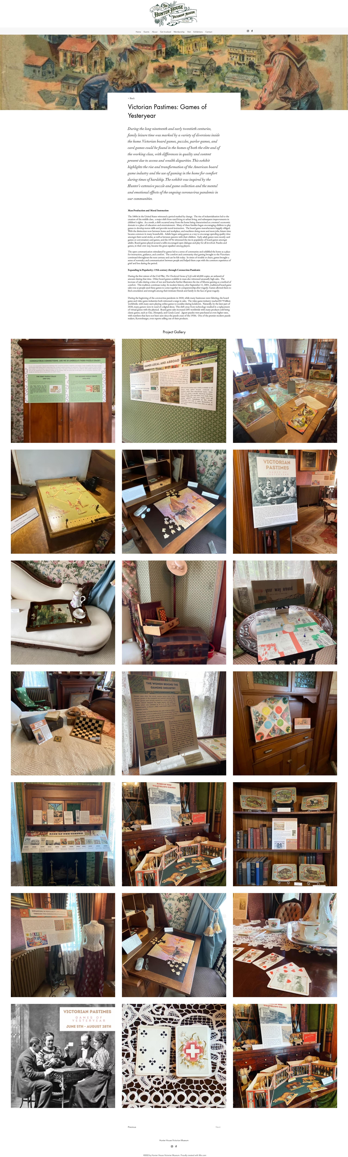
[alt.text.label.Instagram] (248, 31)
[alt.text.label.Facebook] (252, 31)
